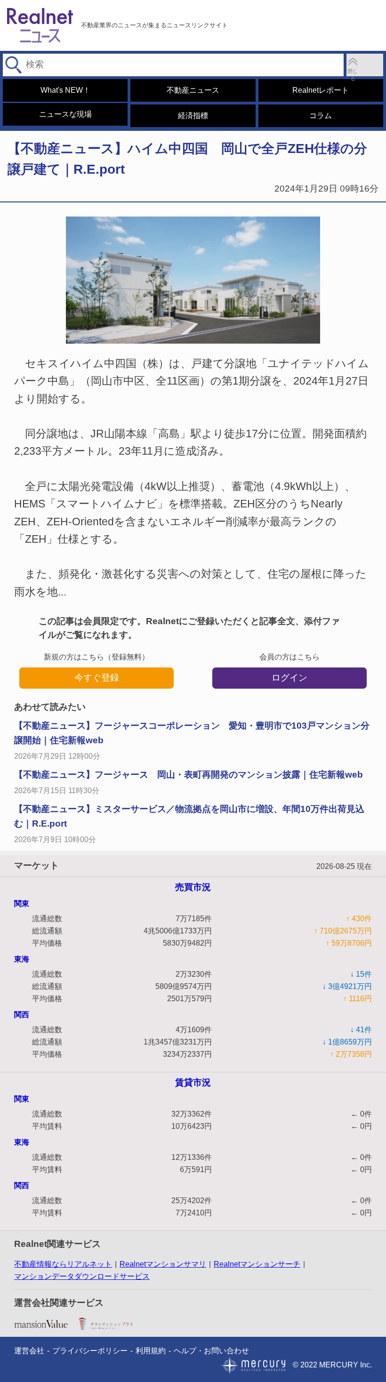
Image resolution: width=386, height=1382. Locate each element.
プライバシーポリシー (90, 1351)
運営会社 (29, 1351)
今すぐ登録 (96, 678)
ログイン (289, 678)
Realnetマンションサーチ (257, 1264)
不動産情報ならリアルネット (63, 1264)
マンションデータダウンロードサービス (82, 1276)
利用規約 (151, 1351)
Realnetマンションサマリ (163, 1264)
